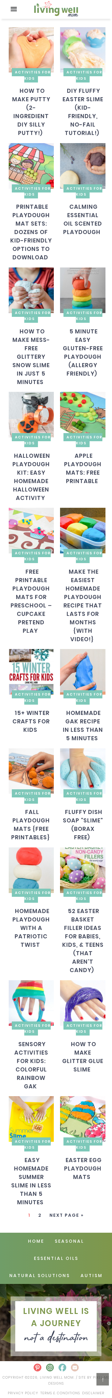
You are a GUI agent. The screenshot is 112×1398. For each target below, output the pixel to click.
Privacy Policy (23, 1393)
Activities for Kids (33, 75)
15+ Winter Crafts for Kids (31, 721)
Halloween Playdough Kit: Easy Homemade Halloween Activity (31, 477)
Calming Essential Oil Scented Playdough (82, 219)
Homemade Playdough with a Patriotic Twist (31, 928)
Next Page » (66, 1215)
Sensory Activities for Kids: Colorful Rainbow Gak (31, 1065)
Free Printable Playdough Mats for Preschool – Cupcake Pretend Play (31, 601)
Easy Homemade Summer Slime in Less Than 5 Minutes (31, 1181)
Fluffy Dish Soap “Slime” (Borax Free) (83, 824)
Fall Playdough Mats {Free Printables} (30, 824)
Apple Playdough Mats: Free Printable (82, 468)
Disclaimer (93, 1393)
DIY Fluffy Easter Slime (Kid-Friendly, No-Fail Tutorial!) (83, 112)
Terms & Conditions (60, 1393)
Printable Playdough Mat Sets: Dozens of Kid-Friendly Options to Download (31, 232)
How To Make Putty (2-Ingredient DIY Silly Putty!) (31, 112)
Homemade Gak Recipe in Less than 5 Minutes (83, 725)
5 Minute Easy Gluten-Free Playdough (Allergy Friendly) (83, 352)
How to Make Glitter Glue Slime (82, 1056)
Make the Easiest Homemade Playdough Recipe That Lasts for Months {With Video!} (82, 605)
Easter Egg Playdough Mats (82, 1168)
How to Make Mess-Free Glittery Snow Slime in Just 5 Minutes (31, 356)
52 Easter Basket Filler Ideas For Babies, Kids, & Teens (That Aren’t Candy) (83, 940)
